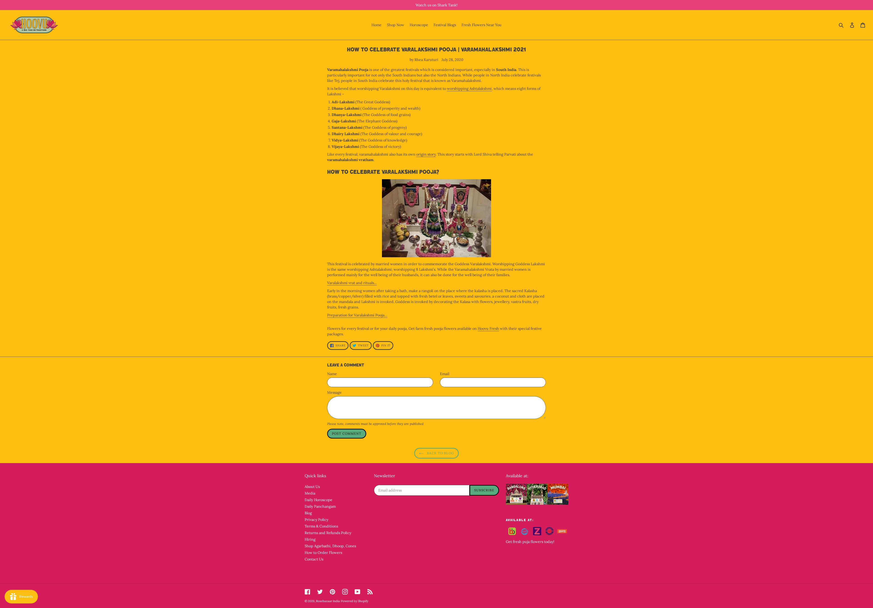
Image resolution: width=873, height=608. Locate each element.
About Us (312, 486)
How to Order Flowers (323, 552)
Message (334, 392)
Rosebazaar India (328, 601)
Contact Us (314, 559)
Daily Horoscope (318, 499)
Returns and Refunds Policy (328, 532)
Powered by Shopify (354, 601)
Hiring (310, 539)
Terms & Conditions (321, 526)
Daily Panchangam (320, 506)
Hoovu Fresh (488, 328)
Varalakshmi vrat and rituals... (352, 282)
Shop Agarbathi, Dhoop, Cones (330, 546)
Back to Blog (440, 453)
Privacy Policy (316, 519)
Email (444, 373)
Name (332, 373)
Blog (308, 513)
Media (310, 493)
